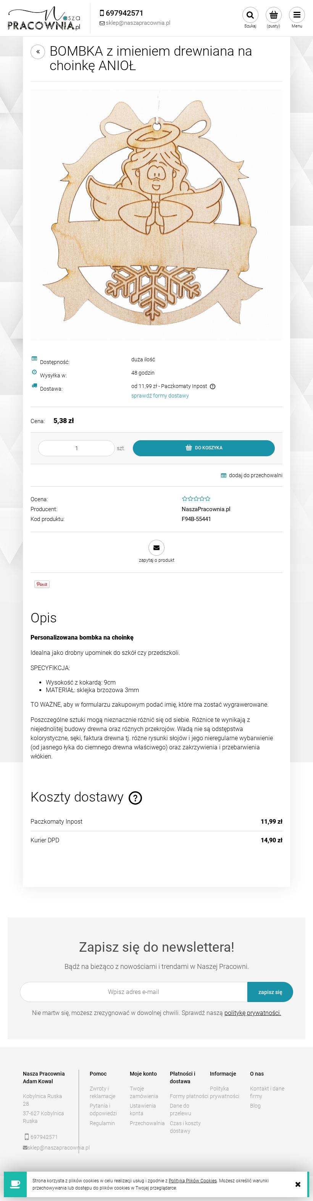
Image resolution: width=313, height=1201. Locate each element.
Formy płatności (189, 1096)
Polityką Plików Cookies (193, 1180)
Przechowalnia (147, 1123)
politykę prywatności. (252, 1013)
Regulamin (102, 1123)
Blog (255, 1106)
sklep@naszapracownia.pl (47, 1148)
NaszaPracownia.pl (206, 509)
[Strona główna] (44, 18)
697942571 (44, 1137)
